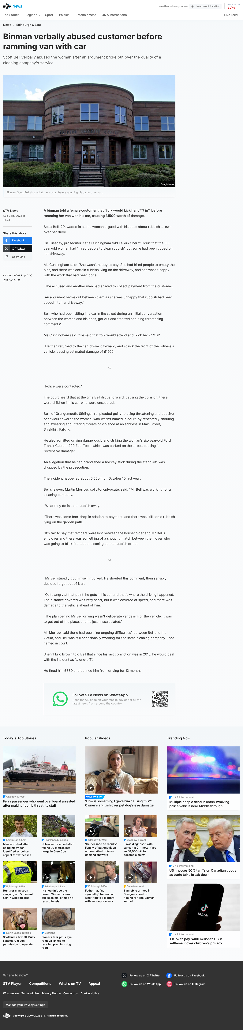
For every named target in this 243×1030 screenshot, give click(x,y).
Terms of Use (30, 993)
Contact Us (70, 993)
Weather (164, 6)
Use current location (207, 6)
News (7, 25)
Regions (31, 15)
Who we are (11, 993)
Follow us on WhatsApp (145, 984)
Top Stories (11, 15)
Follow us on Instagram (189, 984)
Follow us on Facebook (189, 975)
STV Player (12, 984)
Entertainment (86, 15)
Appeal (94, 984)
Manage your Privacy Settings (25, 1004)
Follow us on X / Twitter (145, 975)
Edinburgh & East (28, 25)
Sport (49, 15)
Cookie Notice (90, 993)
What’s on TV (70, 984)
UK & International (115, 15)
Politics (64, 15)
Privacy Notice (51, 993)
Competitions (40, 984)
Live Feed (231, 15)
